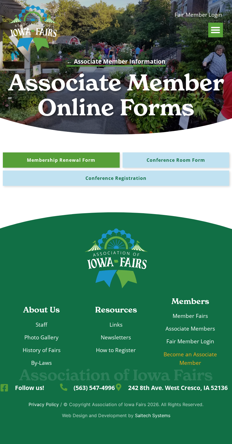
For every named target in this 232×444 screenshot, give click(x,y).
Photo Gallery (41, 337)
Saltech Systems (152, 415)
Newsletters (116, 337)
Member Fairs (190, 316)
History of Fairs (42, 350)
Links (116, 324)
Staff (41, 324)
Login (215, 14)
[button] (215, 30)
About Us (41, 309)
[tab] (61, 160)
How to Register (116, 350)
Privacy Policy (44, 404)
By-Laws (41, 363)
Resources (116, 309)
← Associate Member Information (116, 61)
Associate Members (190, 328)
